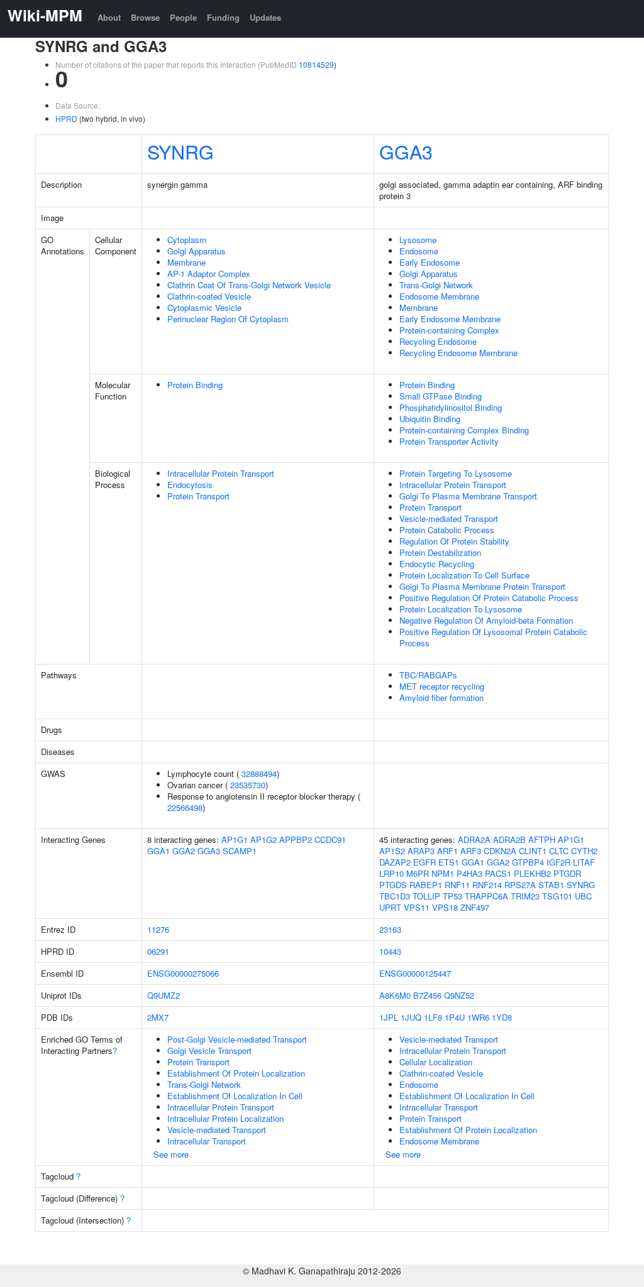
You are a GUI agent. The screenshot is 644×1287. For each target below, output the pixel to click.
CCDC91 (330, 839)
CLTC (559, 851)
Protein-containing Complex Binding (464, 430)
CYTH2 (584, 851)
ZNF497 (474, 907)
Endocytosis (190, 485)
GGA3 (406, 151)
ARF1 (447, 851)
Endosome (418, 251)
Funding (223, 17)
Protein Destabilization (440, 552)
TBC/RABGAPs (428, 675)
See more (171, 1154)
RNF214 (487, 885)
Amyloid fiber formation (441, 697)
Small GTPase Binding (440, 396)
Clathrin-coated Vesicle (209, 296)
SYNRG (180, 151)
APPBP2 (295, 839)
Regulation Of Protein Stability (454, 541)
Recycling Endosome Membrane (458, 353)
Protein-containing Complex (449, 330)
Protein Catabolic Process (446, 530)
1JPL (388, 1017)
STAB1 (551, 885)
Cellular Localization (435, 1062)
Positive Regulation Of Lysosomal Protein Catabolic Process (493, 637)
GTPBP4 (528, 862)
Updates (265, 17)
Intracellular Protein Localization (225, 1118)
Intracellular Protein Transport (220, 473)
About (109, 17)
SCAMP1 (240, 851)
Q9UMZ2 (163, 995)
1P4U (455, 1017)
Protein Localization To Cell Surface (464, 575)
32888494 (259, 773)
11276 (158, 929)
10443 (390, 951)
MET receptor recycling (441, 686)
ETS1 (448, 862)
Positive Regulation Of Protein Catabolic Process (489, 598)
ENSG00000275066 (183, 973)
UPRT (390, 907)
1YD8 (502, 1017)
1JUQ (411, 1017)
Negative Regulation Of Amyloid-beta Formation (486, 620)
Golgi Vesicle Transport (209, 1050)
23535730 (247, 785)
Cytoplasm (186, 240)
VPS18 (445, 907)
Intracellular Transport (206, 1141)
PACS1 (498, 873)
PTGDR (567, 873)
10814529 (316, 64)
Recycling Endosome (438, 341)
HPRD (66, 118)
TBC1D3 (394, 896)
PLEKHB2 (532, 873)
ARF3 (470, 851)
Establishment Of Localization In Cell (235, 1096)
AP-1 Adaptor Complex (208, 274)
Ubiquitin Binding (429, 419)
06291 (158, 951)
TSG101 (557, 896)
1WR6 (478, 1017)
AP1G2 (263, 839)
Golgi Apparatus (196, 251)
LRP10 (391, 873)
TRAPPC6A (486, 896)
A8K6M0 (395, 995)
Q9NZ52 (459, 995)
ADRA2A (474, 839)
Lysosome (417, 240)
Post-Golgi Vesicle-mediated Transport (237, 1039)
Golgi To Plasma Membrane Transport (468, 496)
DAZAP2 (395, 862)
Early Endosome (429, 262)
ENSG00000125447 (415, 973)
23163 (390, 929)
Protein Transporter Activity (449, 441)
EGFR (424, 862)
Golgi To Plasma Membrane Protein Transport (482, 586)
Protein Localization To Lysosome (460, 609)
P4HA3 (469, 873)
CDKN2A (500, 851)
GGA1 (158, 851)
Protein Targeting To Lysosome (455, 473)
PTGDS (393, 885)
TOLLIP (426, 896)
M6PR (417, 873)
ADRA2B (509, 839)
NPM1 (442, 873)
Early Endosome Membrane (450, 319)
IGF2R (558, 862)
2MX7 (158, 1017)
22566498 (185, 807)
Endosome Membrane (439, 296)
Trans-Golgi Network (436, 285)
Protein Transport (198, 496)
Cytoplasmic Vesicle (204, 307)
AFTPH (541, 839)
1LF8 (433, 1017)
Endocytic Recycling (436, 564)
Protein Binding (195, 385)
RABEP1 (425, 885)
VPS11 (417, 907)
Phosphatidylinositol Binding (450, 407)
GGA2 (183, 851)
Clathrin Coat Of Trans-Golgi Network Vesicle (249, 285)
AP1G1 (234, 839)
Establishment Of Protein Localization (236, 1073)
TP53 (452, 896)
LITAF (584, 862)
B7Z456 (427, 995)
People (183, 17)
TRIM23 (525, 896)
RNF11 (457, 885)
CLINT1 (533, 851)
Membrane (186, 262)
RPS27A (520, 885)
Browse (145, 17)
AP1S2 (392, 851)
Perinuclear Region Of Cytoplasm (228, 319)
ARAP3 (421, 851)
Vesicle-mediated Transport (448, 518)
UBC (583, 896)
